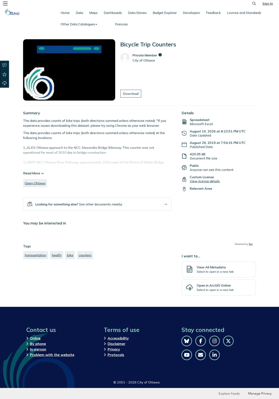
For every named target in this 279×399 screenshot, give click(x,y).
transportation (35, 255)
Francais (121, 24)
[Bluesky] (186, 341)
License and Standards (244, 13)
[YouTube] (186, 355)
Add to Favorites (4, 74)
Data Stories (137, 13)
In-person (38, 349)
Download (4, 83)
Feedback (213, 13)
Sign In (267, 3)
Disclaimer (116, 344)
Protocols (116, 355)
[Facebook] (200, 341)
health (56, 255)
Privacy (114, 349)
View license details (205, 181)
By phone (38, 344)
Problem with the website (52, 355)
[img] (160, 55)
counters (85, 255)
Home (65, 13)
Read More (31, 173)
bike (70, 255)
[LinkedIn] (214, 355)
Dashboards (113, 13)
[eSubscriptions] (200, 355)
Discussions (4, 65)
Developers (191, 13)
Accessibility (118, 338)
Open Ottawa (35, 183)
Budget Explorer (165, 13)
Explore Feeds (229, 393)
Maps (93, 13)
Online (35, 338)
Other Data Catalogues (78, 24)
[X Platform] (228, 341)
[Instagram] (214, 341)
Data (79, 13)
